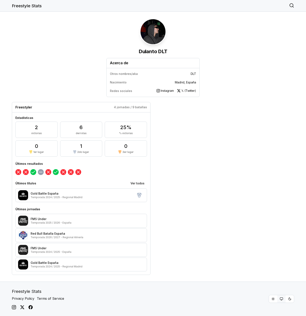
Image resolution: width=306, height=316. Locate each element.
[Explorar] (291, 6)
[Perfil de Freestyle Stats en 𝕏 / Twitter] (22, 307)
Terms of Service (50, 298)
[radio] (273, 299)
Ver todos (137, 183)
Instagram (167, 90)
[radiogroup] (281, 299)
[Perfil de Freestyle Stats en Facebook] (31, 307)
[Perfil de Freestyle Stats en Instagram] (14, 307)
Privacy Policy (23, 298)
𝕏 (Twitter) (188, 90)
